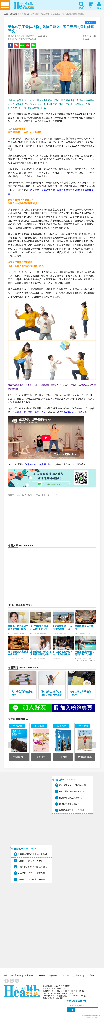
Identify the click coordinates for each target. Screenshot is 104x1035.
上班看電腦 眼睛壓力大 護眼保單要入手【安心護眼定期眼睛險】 (40, 653)
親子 (24, 495)
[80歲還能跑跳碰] (85, 741)
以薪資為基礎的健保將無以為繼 (32, 854)
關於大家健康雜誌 (12, 975)
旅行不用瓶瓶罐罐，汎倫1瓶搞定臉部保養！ (40, 628)
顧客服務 (29, 975)
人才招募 (77, 975)
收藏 (86, 39)
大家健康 (22, 991)
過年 (55, 495)
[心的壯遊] (63, 741)
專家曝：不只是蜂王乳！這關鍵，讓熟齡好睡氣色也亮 (18, 628)
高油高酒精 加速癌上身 (85, 627)
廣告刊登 (53, 975)
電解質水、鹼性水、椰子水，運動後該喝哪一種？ (41, 860)
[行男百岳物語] (19, 741)
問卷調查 (25, 14)
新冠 (50, 495)
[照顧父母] (41, 741)
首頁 (6, 14)
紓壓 (30, 495)
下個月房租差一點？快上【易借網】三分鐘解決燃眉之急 (62, 653)
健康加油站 (15, 14)
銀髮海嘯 (39, 726)
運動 (18, 495)
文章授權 (65, 975)
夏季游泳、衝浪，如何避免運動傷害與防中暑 (39, 873)
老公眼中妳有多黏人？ (69, 804)
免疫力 (37, 495)
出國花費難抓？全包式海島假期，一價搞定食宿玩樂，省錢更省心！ (62, 628)
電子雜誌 (41, 975)
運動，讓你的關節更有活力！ (72, 791)
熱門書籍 (83, 726)
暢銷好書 (17, 726)
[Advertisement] (31, 518)
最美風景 (61, 726)
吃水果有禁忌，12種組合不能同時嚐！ (77, 785)
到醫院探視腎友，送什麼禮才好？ (74, 810)
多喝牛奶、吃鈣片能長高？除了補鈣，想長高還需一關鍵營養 (46, 867)
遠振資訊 (97, 1017)
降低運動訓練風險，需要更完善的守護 (85, 653)
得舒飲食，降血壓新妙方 (70, 798)
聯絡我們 (89, 975)
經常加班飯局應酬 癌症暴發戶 (18, 653)
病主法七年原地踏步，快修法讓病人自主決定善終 (41, 879)
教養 (44, 495)
